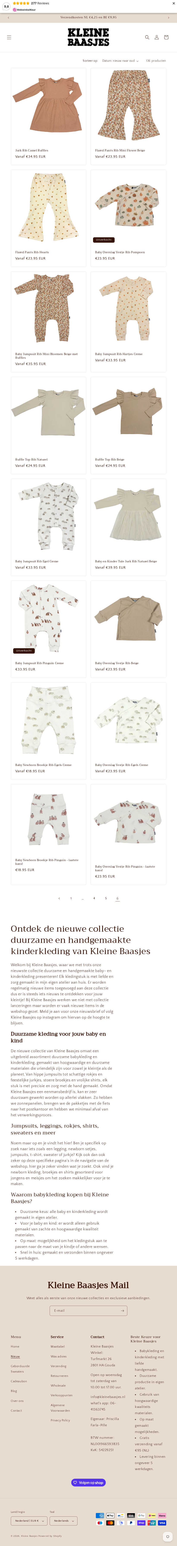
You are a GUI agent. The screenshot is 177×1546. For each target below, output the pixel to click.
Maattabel (58, 1346)
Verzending (58, 1366)
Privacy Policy (60, 1420)
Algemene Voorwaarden (60, 1408)
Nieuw (15, 1356)
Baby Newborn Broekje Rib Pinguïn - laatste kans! (46, 862)
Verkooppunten (62, 1395)
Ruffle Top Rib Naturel (31, 460)
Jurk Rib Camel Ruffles (31, 151)
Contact (16, 1410)
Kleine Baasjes (29, 1536)
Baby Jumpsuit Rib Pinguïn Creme (39, 663)
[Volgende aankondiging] (168, 17)
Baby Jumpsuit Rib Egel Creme (36, 561)
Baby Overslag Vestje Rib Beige (117, 663)
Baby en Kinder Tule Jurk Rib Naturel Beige (126, 561)
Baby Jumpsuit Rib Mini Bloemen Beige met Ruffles (46, 356)
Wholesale (58, 1385)
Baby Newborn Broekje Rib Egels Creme (43, 765)
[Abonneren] (122, 1311)
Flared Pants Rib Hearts (32, 252)
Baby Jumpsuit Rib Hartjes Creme (119, 354)
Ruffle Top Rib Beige (110, 460)
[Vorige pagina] (59, 898)
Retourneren (59, 1376)
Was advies (59, 1356)
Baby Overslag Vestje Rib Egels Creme (121, 765)
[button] (9, 37)
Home (15, 1346)
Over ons (17, 1401)
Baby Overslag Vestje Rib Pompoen (120, 252)
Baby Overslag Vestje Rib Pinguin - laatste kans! (125, 868)
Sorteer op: (90, 61)
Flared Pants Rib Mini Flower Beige (120, 151)
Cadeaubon (19, 1381)
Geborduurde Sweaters (20, 1369)
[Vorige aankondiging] (8, 17)
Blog (14, 1391)
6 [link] (118, 898)
